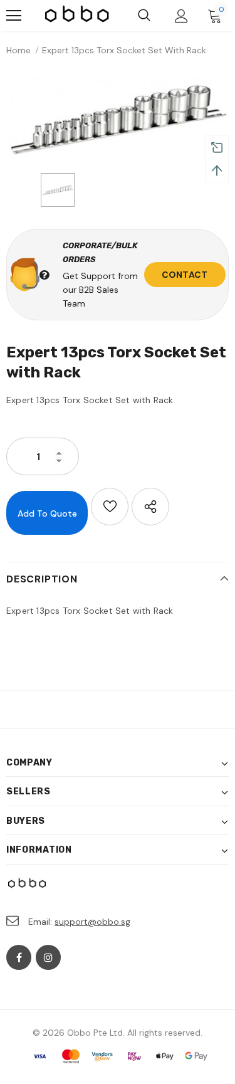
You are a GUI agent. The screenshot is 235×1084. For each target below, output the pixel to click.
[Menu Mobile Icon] (13, 15)
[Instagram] (48, 957)
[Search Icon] (144, 15)
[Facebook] (18, 957)
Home (18, 50)
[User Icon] (181, 16)
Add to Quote (47, 513)
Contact (184, 274)
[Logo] (77, 15)
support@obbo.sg (92, 921)
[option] (117, 117)
